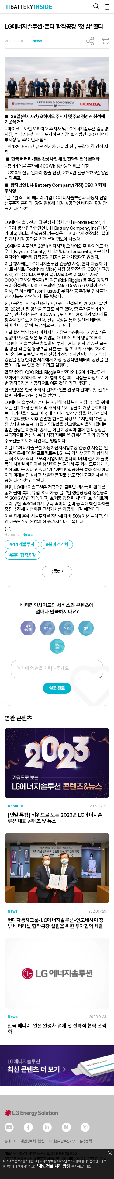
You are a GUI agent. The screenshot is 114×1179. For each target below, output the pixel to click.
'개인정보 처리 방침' (54, 1166)
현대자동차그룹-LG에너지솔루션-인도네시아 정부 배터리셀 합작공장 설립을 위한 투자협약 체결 (56, 923)
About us (15, 806)
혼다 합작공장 (24, 555)
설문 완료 (57, 688)
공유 (90, 41)
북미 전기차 (58, 544)
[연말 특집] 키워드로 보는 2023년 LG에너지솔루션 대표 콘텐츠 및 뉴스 (55, 818)
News (37, 41)
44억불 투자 (23, 544)
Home (10, 535)
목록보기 (56, 571)
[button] (96, 7)
